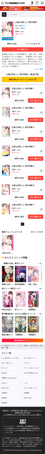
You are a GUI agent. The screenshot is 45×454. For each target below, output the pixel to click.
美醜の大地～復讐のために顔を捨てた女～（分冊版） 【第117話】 (7, 284)
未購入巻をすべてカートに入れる (21, 79)
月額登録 (4, 393)
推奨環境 (4, 403)
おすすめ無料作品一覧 (31, 373)
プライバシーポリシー (36, 410)
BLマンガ (4, 368)
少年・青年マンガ (29, 358)
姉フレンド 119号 (19, 310)
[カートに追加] (41, 93)
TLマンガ (27, 363)
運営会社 (5, 410)
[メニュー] (2, 3)
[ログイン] (37, 3)
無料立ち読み (12, 44)
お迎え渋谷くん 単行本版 (7, 253)
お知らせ (4, 383)
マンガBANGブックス (8, 345)
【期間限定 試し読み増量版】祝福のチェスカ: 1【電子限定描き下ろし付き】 (33, 335)
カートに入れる (31, 44)
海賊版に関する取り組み (22, 412)
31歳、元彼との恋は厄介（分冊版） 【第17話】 (33, 284)
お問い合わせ (28, 398)
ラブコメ (19, 345)
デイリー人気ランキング (31, 368)
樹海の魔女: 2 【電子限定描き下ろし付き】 (7, 335)
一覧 (39, 263)
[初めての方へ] (32, 3)
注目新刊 (4, 373)
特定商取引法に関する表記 (19, 410)
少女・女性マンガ (7, 363)
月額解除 (26, 393)
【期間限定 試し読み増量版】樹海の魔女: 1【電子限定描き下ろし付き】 (20, 335)
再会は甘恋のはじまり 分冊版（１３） (7, 310)
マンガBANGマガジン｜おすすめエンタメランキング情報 (22, 414)
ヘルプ (26, 383)
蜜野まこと (22, 26)
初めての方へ (6, 388)
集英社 (23, 28)
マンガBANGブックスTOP (10, 358)
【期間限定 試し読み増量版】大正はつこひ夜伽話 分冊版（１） (33, 310)
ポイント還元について (31, 388)
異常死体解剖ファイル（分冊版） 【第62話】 (20, 284)
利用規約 (4, 398)
